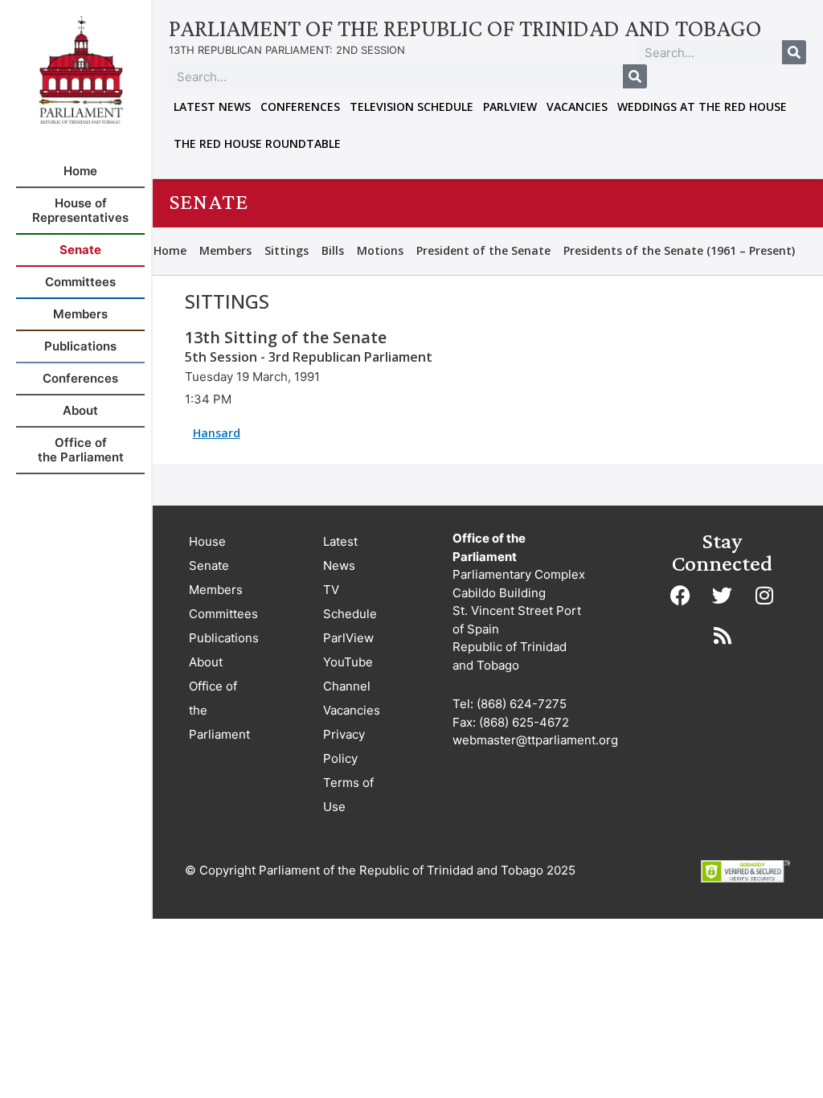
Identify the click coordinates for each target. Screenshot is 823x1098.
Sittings (286, 250)
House (207, 541)
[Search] (794, 52)
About (206, 662)
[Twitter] (722, 595)
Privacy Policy (344, 746)
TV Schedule (350, 601)
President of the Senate (483, 250)
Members (225, 250)
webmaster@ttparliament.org (535, 740)
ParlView (510, 106)
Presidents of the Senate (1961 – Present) (679, 250)
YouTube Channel (348, 674)
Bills (332, 250)
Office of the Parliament (219, 710)
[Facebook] (681, 595)
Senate (209, 565)
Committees (223, 613)
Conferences (300, 106)
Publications (224, 637)
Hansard (216, 432)
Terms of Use (348, 794)
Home (170, 250)
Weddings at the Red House (702, 106)
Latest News (212, 106)
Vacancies (577, 106)
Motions (380, 250)
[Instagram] (764, 595)
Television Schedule (411, 106)
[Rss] (722, 635)
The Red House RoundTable (257, 143)
